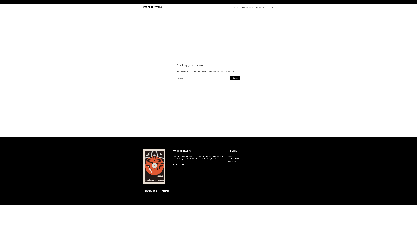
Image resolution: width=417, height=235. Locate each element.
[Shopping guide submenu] (252, 7)
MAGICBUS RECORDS (152, 7)
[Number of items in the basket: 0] (272, 7)
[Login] (269, 7)
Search (235, 78)
